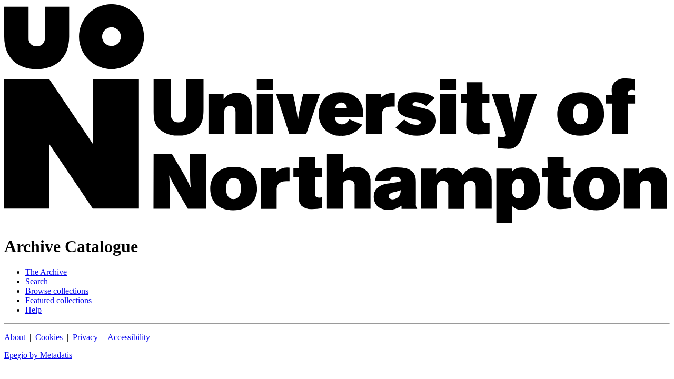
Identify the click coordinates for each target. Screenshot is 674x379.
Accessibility (128, 337)
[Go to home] (337, 220)
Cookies (49, 337)
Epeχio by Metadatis (38, 355)
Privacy (85, 337)
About (14, 337)
